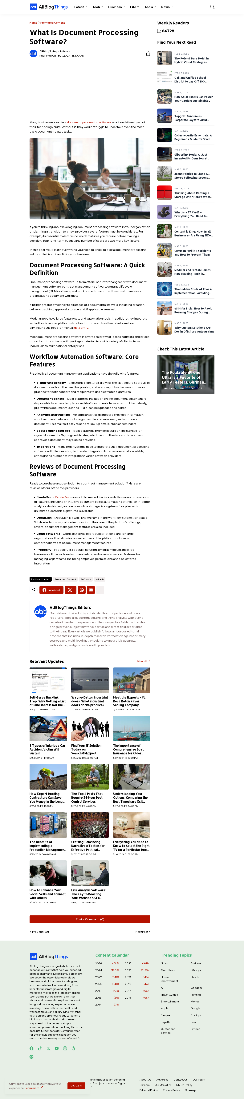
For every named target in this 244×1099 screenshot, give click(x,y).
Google (195, 1008)
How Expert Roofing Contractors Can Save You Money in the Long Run (46, 797)
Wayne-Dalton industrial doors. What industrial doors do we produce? (89, 701)
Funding (196, 994)
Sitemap (190, 1090)
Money (195, 1001)
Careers (144, 1085)
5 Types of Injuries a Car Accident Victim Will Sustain (47, 749)
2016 (107, 997)
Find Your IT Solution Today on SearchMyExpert (86, 749)
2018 (107, 991)
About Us (145, 1079)
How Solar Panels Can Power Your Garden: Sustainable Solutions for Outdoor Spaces (194, 100)
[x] (48, 1048)
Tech (96, 7)
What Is (100, 579)
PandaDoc (62, 497)
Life (133, 7)
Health (195, 977)
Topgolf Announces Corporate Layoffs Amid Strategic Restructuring (190, 119)
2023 (137, 970)
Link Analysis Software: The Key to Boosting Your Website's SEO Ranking (88, 894)
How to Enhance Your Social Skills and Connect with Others (48, 894)
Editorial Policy (149, 1090)
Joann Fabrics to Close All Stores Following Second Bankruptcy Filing (192, 177)
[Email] (91, 590)
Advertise (162, 1079)
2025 (137, 963)
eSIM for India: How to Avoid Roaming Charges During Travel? (193, 312)
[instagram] (65, 1048)
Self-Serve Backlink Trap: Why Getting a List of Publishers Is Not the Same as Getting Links (48, 701)
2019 (137, 984)
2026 (107, 963)
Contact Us (180, 1079)
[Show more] (100, 590)
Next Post (142, 932)
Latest (79, 7)
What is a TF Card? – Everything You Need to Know (190, 216)
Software (86, 579)
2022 (107, 977)
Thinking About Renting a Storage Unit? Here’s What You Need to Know (192, 196)
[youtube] (57, 1048)
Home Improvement (169, 979)
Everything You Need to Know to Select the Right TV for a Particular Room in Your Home (131, 846)
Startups (196, 1015)
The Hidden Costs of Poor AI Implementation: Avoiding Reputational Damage (193, 293)
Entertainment (170, 1001)
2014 (107, 1004)
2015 (137, 997)
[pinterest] (31, 1057)
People (165, 1015)
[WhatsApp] (82, 590)
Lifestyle (196, 970)
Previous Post (40, 932)
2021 (137, 977)
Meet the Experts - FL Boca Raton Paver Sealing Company (129, 701)
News (165, 7)
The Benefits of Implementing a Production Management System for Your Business (48, 846)
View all (142, 661)
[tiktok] (40, 1048)
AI (162, 987)
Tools (148, 7)
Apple (165, 1008)
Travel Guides (169, 994)
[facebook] (31, 1048)
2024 (107, 970)
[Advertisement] (90, 88)
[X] (70, 590)
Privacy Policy (171, 1090)
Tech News (168, 970)
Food (194, 1022)
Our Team (199, 1079)
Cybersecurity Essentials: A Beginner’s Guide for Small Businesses (193, 139)
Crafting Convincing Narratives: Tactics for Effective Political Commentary (87, 846)
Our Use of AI (163, 1085)
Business (115, 7)
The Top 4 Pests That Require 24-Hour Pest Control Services (87, 797)
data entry (81, 327)
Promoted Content (52, 22)
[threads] (73, 1048)
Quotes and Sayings (168, 1030)
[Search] (210, 7)
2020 (107, 984)
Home (33, 22)
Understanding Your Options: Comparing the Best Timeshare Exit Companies (130, 797)
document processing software (89, 122)
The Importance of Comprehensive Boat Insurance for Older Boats (128, 749)
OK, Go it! (76, 1086)
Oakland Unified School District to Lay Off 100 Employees (190, 81)
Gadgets (196, 987)
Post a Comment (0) (90, 919)
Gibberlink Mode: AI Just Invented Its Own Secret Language (190, 158)
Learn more (32, 1088)
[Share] (146, 53)
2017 (137, 991)
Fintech (195, 1029)
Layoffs (165, 1022)
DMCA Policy (184, 1085)
